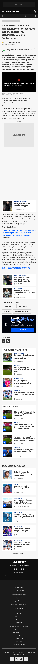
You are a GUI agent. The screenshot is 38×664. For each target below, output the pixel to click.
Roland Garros (19, 636)
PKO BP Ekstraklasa (19, 633)
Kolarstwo (19, 620)
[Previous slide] (2, 16)
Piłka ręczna (19, 617)
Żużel (19, 614)
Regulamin (19, 598)
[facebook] (12, 659)
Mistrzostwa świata (19, 644)
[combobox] (19, 576)
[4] (21, 569)
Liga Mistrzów (19, 630)
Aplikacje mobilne (19, 590)
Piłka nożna (5, 20)
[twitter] (17, 659)
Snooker (19, 623)
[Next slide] (35, 16)
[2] (16, 569)
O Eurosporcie (19, 588)
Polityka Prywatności (19, 601)
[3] (19, 569)
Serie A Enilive (15, 20)
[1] (14, 569)
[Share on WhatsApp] (8, 341)
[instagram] (26, 659)
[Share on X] (3, 341)
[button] (3, 11)
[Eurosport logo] (12, 11)
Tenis (19, 611)
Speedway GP (19, 639)
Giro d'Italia (19, 641)
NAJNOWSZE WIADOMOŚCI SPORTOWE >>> (17, 268)
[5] (24, 569)
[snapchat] (21, 659)
